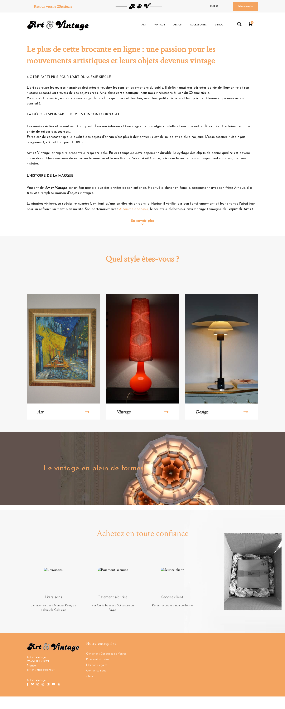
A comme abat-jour (134, 209)
